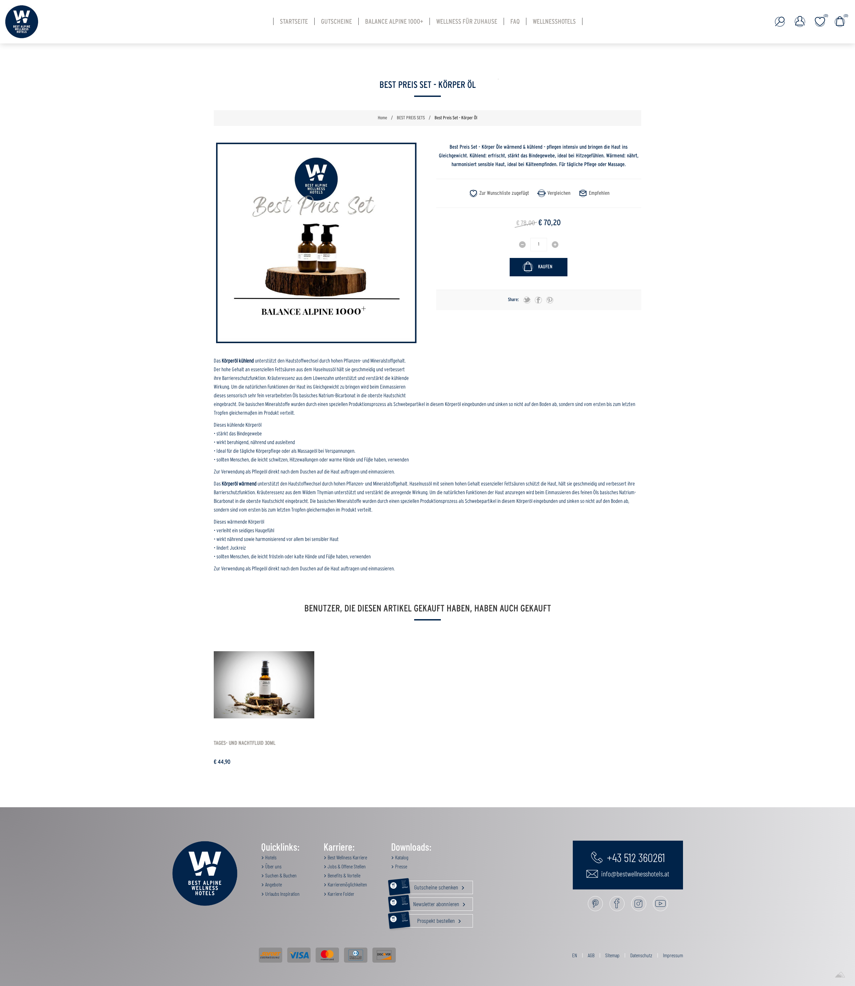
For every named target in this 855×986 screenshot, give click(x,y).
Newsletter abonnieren (431, 902)
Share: (513, 299)
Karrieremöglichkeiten (347, 884)
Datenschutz (641, 955)
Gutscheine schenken (430, 886)
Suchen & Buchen (280, 875)
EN (574, 955)
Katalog (401, 857)
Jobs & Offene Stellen (346, 866)
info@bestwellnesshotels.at (634, 873)
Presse (400, 866)
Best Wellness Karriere (347, 857)
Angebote (273, 884)
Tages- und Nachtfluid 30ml (245, 743)
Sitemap (612, 955)
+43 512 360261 (635, 857)
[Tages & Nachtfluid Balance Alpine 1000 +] (264, 685)
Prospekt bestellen (429, 919)
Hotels (270, 857)
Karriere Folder (340, 893)
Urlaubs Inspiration (282, 893)
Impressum (673, 955)
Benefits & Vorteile (343, 875)
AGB (591, 955)
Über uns (273, 866)
